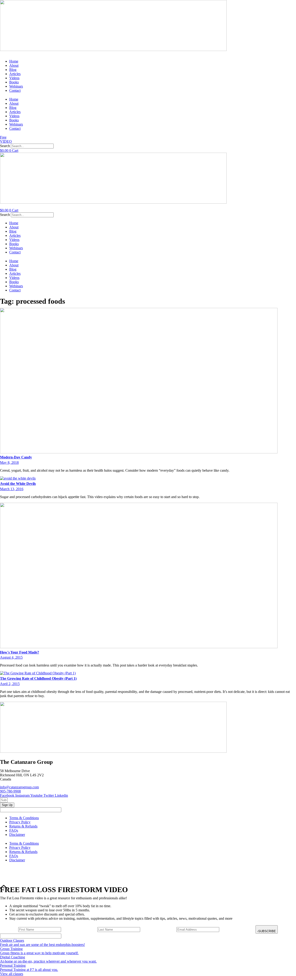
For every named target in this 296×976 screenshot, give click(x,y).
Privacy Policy (20, 822)
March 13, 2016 (11, 489)
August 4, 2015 (11, 657)
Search (5, 146)
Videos (14, 78)
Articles (15, 74)
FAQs (13, 830)
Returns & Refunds (23, 826)
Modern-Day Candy (16, 457)
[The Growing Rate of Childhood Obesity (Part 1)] (38, 673)
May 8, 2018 (9, 462)
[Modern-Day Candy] (139, 452)
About (13, 65)
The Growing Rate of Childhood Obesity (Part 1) (38, 678)
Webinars (16, 86)
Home (13, 61)
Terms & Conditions (24, 818)
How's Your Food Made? (19, 652)
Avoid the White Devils (18, 484)
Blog (12, 70)
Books (14, 82)
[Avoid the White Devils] (18, 478)
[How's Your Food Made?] (139, 647)
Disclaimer (17, 835)
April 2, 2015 (10, 684)
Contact (15, 90)
